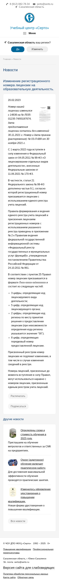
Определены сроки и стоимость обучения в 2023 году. (33, 434)
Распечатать (18, 396)
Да (17, 49)
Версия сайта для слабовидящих (29, 568)
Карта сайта (9, 577)
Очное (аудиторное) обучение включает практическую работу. (33, 464)
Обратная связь (25, 577)
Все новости (18, 521)
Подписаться (18, 406)
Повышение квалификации (17, 549)
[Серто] (29, 18)
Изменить (37, 49)
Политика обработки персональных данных (25, 574)
